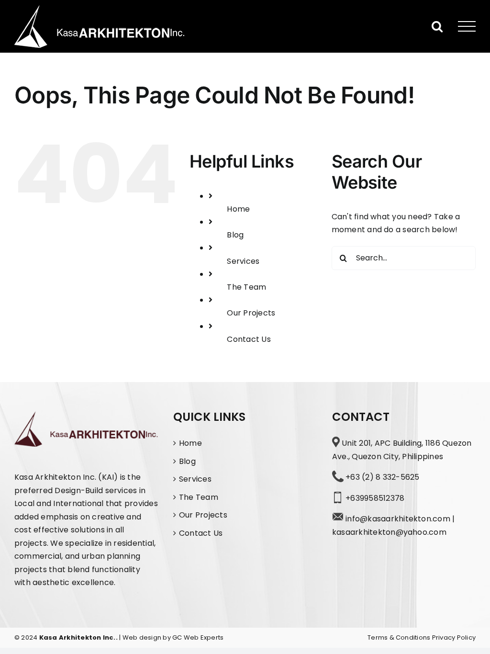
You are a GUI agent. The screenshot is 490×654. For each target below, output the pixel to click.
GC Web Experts (197, 637)
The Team (246, 287)
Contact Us (248, 339)
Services (243, 261)
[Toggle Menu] (467, 26)
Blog (235, 234)
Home (238, 208)
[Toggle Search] (437, 26)
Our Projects (251, 312)
